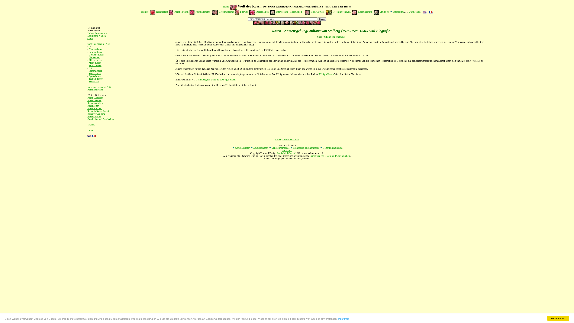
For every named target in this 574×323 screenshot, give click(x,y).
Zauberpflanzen (260, 148)
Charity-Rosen (96, 49)
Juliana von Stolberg (334, 37)
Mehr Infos (343, 318)
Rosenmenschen (226, 11)
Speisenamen (95, 73)
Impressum (398, 11)
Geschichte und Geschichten (100, 119)
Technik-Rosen (96, 79)
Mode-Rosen (95, 62)
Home (226, 6)
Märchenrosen (95, 60)
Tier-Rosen (94, 81)
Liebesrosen (94, 57)
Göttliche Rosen (96, 54)
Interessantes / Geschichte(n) (289, 11)
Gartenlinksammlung (332, 148)
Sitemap (145, 11)
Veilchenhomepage (281, 148)
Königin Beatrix (326, 74)
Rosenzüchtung (203, 11)
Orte (91, 68)
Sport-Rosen (95, 76)
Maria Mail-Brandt (286, 153)
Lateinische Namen (96, 36)
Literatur (244, 11)
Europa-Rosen (95, 52)
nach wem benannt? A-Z (99, 87)
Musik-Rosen (95, 65)
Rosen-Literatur (94, 108)
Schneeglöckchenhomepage (306, 148)
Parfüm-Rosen (95, 71)
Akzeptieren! (558, 318)
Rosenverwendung (342, 11)
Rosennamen (262, 11)
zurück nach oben (291, 139)
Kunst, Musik (317, 11)
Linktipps (384, 11)
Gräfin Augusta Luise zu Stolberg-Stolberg (216, 79)
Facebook (287, 150)
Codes (90, 38)
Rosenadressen (181, 11)
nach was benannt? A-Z (98, 44)
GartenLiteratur (242, 148)
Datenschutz (414, 11)
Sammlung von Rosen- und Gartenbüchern (330, 156)
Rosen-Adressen (95, 97)
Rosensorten (162, 11)
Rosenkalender (365, 11)
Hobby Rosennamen (97, 33)
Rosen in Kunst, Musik (98, 111)
